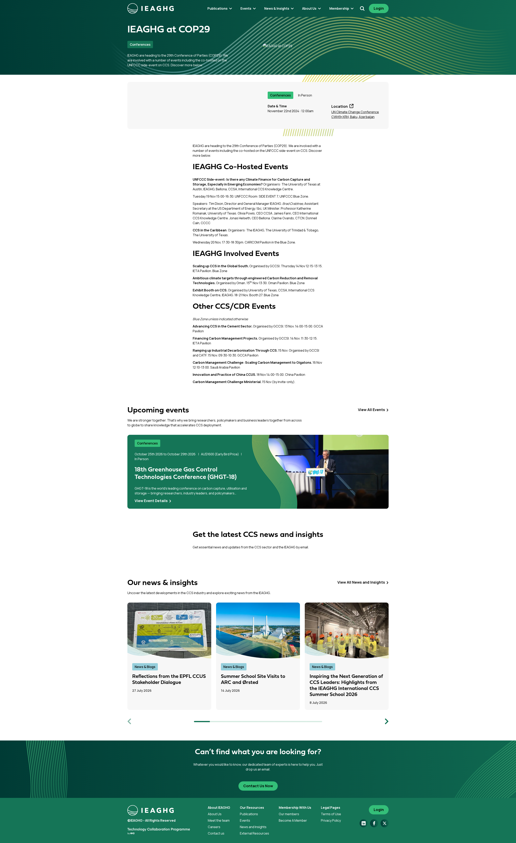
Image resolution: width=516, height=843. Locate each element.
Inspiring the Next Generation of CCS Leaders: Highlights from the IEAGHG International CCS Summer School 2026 (346, 685)
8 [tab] (314, 721)
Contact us (216, 833)
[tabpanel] (258, 472)
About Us (215, 814)
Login (379, 8)
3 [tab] (234, 721)
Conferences (140, 44)
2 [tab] (218, 721)
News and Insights (253, 827)
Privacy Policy (331, 820)
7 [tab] (298, 721)
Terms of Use (331, 814)
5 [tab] (266, 721)
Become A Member (293, 820)
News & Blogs (145, 667)
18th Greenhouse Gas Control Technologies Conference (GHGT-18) (186, 474)
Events (245, 820)
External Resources (254, 833)
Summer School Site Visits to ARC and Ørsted (253, 679)
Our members (289, 814)
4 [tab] (250, 721)
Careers (214, 827)
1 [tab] (202, 721)
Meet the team (219, 820)
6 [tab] (282, 721)
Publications (249, 814)
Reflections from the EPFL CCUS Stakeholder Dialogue (169, 679)
